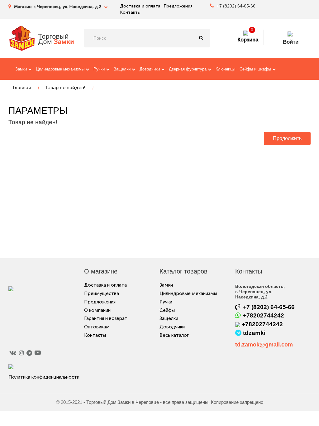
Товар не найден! (65, 87)
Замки (21, 69)
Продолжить (287, 138)
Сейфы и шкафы (256, 69)
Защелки (123, 69)
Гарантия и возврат (105, 318)
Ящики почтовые (31, 91)
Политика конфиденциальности (43, 377)
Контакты (130, 12)
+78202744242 (263, 315)
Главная (22, 87)
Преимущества (101, 293)
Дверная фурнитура (188, 69)
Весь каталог (63, 91)
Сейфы (167, 310)
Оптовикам (97, 327)
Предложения (178, 6)
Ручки (99, 69)
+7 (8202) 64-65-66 (235, 5)
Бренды (87, 91)
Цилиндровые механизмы (61, 69)
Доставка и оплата (140, 6)
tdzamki (254, 333)
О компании (97, 310)
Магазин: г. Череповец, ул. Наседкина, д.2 (58, 6)
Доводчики (150, 69)
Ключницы (225, 69)
